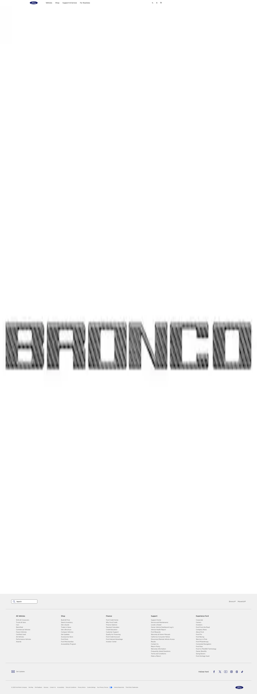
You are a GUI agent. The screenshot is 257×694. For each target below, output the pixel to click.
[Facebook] (214, 672)
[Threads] (237, 672)
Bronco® (232, 601)
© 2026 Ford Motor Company (19, 687)
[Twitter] (220, 672)
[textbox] (24, 602)
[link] (31, 687)
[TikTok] (242, 672)
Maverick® (242, 601)
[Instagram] (231, 672)
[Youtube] (225, 672)
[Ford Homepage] (239, 687)
